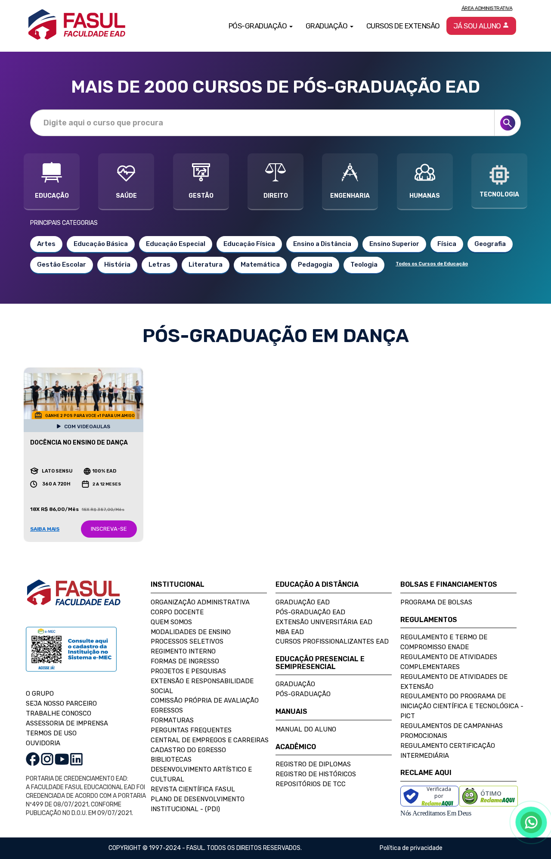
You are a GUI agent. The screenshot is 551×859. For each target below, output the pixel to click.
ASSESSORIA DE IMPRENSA (67, 723)
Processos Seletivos (187, 641)
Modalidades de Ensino (191, 632)
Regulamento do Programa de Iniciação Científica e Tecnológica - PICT (461, 706)
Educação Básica (101, 244)
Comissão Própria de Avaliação (205, 700)
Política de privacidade (411, 848)
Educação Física (249, 244)
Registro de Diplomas (313, 764)
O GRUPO (40, 693)
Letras (159, 264)
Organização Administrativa (200, 602)
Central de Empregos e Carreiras (210, 740)
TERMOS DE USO (51, 733)
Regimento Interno (183, 651)
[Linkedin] (76, 759)
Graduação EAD (303, 602)
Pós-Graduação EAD (310, 612)
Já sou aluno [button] (478, 26)
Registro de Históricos (316, 774)
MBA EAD (290, 632)
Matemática (260, 264)
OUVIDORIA (43, 743)
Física (446, 244)
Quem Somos (171, 622)
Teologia (364, 264)
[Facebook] (33, 759)
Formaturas (172, 720)
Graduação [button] (327, 26)
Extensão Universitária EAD (324, 622)
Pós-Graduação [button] (258, 26)
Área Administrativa (487, 8)
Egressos (167, 710)
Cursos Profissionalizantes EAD (332, 641)
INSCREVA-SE (109, 529)
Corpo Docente (177, 612)
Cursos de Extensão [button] (403, 26)
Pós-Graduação (303, 694)
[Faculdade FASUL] (73, 599)
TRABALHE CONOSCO (58, 713)
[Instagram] (47, 759)
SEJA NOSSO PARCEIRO (61, 703)
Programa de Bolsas (436, 602)
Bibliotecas (171, 759)
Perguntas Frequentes (191, 730)
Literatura (206, 264)
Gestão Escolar (61, 264)
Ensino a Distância (322, 244)
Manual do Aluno (306, 729)
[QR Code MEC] (71, 657)
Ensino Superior (394, 244)
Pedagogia (315, 264)
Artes (46, 244)
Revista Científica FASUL (193, 789)
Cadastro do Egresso (188, 750)
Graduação (295, 684)
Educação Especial (175, 244)
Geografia (490, 244)
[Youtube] (62, 759)
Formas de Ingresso (185, 661)
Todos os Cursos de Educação (432, 264)
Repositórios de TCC (311, 784)
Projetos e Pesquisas (188, 671)
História (117, 264)
